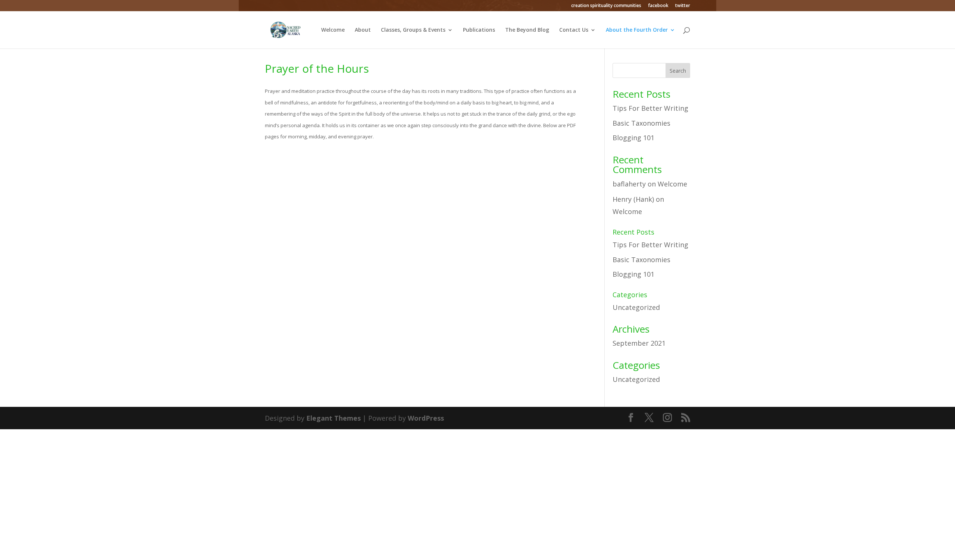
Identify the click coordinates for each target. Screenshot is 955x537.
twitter (682, 6)
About (363, 30)
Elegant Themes (333, 418)
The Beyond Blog (527, 30)
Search (678, 70)
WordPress (426, 418)
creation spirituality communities (606, 6)
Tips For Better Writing (650, 108)
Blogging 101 (633, 137)
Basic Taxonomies (641, 123)
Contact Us (573, 30)
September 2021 (639, 343)
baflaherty (629, 183)
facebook (658, 6)
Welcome (333, 30)
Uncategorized (636, 307)
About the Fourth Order (637, 30)
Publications (479, 30)
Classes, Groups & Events (413, 30)
